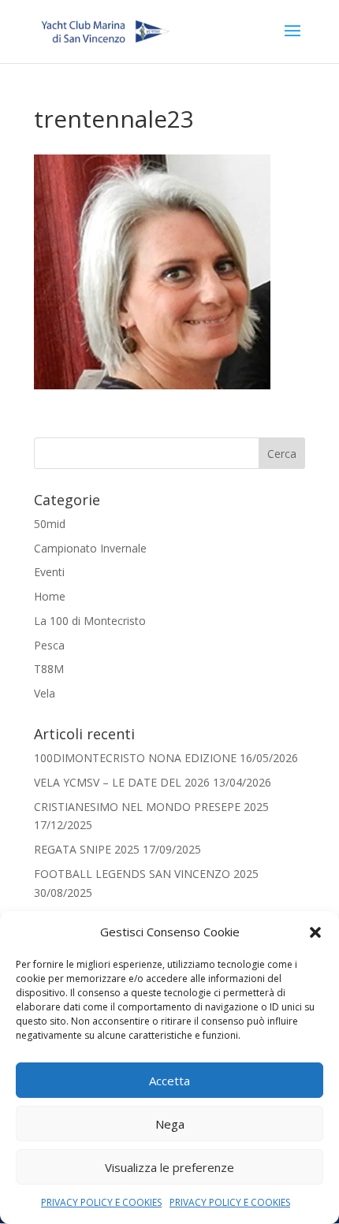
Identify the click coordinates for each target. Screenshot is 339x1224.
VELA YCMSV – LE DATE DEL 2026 (122, 782)
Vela (44, 693)
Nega (169, 1124)
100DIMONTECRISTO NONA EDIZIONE (135, 757)
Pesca (49, 645)
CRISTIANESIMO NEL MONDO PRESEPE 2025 (151, 806)
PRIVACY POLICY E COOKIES (101, 1202)
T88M (49, 668)
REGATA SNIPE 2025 (87, 849)
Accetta (169, 1080)
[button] (315, 932)
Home (49, 596)
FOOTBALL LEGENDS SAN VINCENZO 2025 (146, 873)
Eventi (49, 571)
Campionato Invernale (90, 548)
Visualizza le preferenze (169, 1167)
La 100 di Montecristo (90, 620)
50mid (49, 523)
